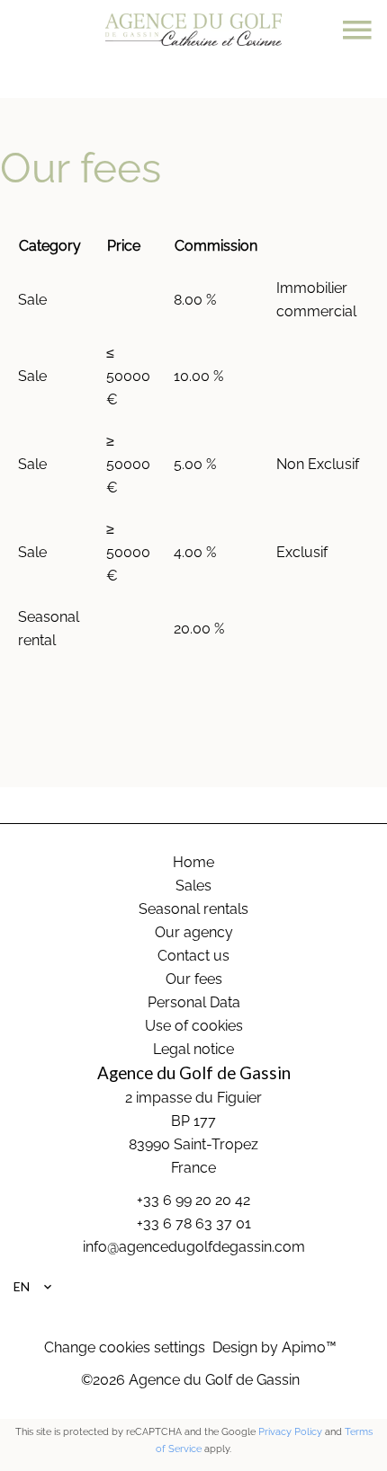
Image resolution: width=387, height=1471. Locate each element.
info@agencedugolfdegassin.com (194, 1246)
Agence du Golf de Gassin (194, 1073)
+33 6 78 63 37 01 (194, 1223)
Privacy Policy (290, 1432)
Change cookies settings (124, 1347)
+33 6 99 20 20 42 (193, 1200)
